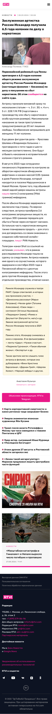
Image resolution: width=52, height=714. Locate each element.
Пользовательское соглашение (16, 581)
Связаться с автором (26, 385)
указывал (18, 250)
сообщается (35, 94)
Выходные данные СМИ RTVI (14, 577)
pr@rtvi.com (24, 629)
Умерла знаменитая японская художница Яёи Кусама (20, 419)
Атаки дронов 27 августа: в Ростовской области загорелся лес (25, 451)
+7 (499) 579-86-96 (16, 618)
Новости (7, 15)
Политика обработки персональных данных (22, 585)
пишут (18, 240)
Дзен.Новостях (15, 648)
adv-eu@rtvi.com (25, 632)
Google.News (10, 651)
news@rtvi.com (25, 625)
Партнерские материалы (15, 635)
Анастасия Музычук (26, 381)
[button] (49, 4)
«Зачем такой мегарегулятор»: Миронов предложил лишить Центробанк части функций (26, 462)
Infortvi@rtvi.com (32, 622)
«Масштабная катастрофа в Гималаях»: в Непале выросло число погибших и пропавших (24, 554)
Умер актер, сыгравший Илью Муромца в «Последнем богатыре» (25, 441)
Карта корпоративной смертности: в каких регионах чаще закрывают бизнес (25, 410)
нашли (5, 193)
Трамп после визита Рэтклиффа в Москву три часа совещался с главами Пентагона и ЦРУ (24, 431)
